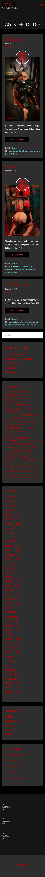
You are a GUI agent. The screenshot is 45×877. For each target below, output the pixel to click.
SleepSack (12, 470)
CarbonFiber (17, 322)
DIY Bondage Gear (13, 721)
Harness (24, 428)
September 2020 (13, 638)
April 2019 (10, 665)
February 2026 (12, 506)
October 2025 (12, 519)
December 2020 (12, 625)
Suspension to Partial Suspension (19, 358)
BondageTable (17, 404)
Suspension (23, 474)
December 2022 (12, 581)
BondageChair (13, 397)
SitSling (32, 468)
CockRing (22, 412)
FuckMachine (12, 424)
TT (21, 478)
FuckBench (28, 151)
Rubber (7, 153)
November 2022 (12, 585)
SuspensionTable (13, 477)
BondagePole (27, 398)
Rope (37, 151)
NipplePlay (10, 454)
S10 (9, 467)
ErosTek (10, 418)
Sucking (14, 272)
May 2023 (10, 567)
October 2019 (11, 647)
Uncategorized (12, 730)
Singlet (22, 269)
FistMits (33, 418)
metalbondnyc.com (16, 778)
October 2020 (12, 634)
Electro (34, 415)
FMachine (15, 421)
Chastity (32, 408)
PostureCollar (24, 457)
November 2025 (12, 514)
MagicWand (11, 447)
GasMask (13, 427)
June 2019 (10, 660)
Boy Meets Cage (12, 363)
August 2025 (11, 528)
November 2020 (12, 629)
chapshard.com (14, 760)
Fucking (25, 266)
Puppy (26, 460)
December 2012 (12, 691)
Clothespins (12, 411)
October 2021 (11, 599)
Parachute (25, 453)
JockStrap (28, 434)
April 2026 (10, 497)
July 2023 (10, 563)
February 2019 (12, 674)
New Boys (11, 166)
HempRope (32, 428)
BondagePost (12, 401)
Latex (33, 151)
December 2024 (12, 545)
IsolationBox (22, 431)
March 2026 (11, 501)
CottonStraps (10, 415)
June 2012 (10, 696)
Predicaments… (12, 367)
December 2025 (12, 510)
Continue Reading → (17, 139)
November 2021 (12, 594)
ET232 (19, 418)
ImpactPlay (14, 431)
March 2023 (11, 576)
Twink (26, 477)
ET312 (26, 418)
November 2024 (12, 550)
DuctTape (18, 415)
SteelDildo (13, 153)
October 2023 (12, 554)
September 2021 (13, 603)
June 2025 (10, 537)
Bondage (14, 148)
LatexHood (12, 440)
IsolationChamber (13, 434)
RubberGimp (22, 464)
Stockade (8, 272)
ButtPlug (31, 405)
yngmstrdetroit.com (16, 754)
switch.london (13, 766)
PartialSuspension (12, 457)
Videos (9, 734)
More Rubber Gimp (13, 372)
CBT (21, 266)
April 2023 (10, 572)
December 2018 (12, 683)
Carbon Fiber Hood (16, 284)
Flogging (9, 421)
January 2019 (11, 678)
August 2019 (11, 656)
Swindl (7, 46)
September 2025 (13, 523)
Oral (16, 454)
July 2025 (10, 532)
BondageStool (24, 401)
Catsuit (21, 151)
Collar (28, 411)
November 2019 (12, 643)
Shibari (17, 467)
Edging (25, 414)
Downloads (10, 725)
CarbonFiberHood (26, 322)
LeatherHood (32, 441)
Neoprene (10, 450)
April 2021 (10, 607)
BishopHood (23, 391)
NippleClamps (9, 269)
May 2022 (10, 590)
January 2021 (11, 621)
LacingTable (13, 437)
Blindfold (16, 266)
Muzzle (34, 447)
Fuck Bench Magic (15, 39)
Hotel (8, 431)
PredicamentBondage (15, 460)
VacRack (34, 477)
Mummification (23, 447)
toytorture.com (13, 772)
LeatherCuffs (22, 441)
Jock (23, 434)
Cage (8, 408)
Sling (26, 269)
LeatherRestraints (15, 324)
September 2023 (13, 559)
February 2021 (12, 616)
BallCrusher (11, 392)
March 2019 (11, 669)
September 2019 (13, 652)
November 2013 (12, 687)
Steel (28, 324)
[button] (41, 4)
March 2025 (11, 541)
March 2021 (11, 612)
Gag (22, 424)
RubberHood (32, 464)
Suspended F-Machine (15, 354)
